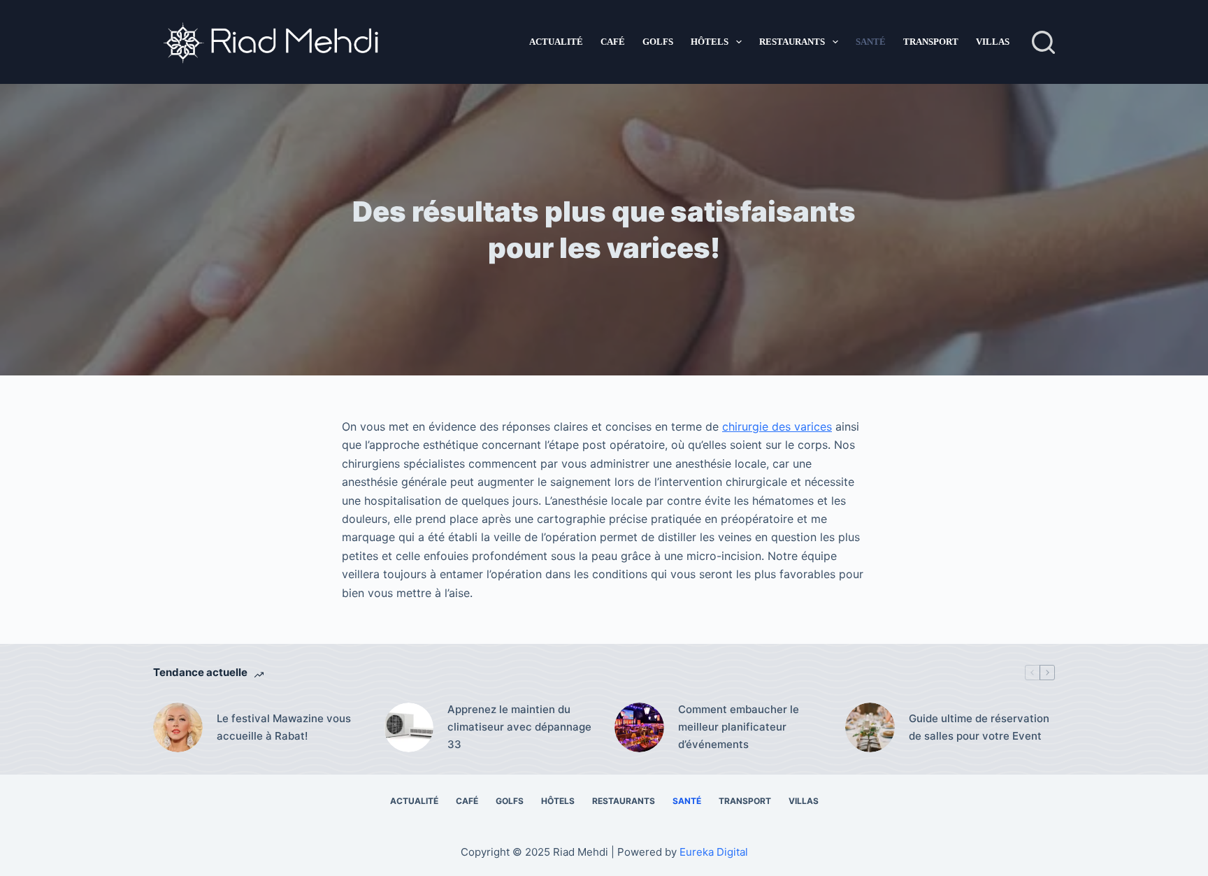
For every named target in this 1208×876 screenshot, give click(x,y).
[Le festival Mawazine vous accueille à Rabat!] (178, 727)
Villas (992, 41)
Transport (930, 41)
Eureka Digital (714, 852)
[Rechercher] (1043, 42)
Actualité (556, 41)
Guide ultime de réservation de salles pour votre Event (979, 727)
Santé (871, 41)
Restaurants (792, 41)
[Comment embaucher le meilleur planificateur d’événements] (639, 727)
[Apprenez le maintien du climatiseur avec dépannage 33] (408, 727)
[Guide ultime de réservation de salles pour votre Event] (870, 727)
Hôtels (709, 41)
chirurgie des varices (777, 426)
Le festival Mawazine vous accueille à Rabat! (284, 727)
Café (613, 41)
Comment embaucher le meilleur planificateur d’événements (738, 727)
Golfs (657, 41)
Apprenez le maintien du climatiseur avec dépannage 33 (519, 727)
